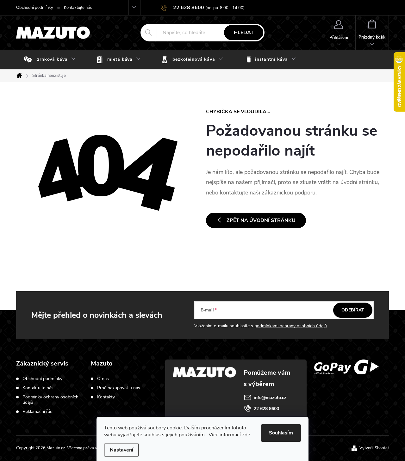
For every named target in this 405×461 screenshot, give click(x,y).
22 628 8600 (266, 409)
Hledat (244, 32)
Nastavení (121, 449)
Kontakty (106, 397)
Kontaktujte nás (78, 7)
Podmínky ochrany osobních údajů (50, 399)
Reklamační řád (37, 412)
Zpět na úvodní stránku (261, 220)
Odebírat (352, 310)
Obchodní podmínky (34, 7)
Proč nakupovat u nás (118, 387)
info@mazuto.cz (270, 398)
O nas (103, 378)
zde (246, 434)
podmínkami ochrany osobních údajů (290, 326)
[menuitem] (51, 59)
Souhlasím (281, 432)
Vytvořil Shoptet (374, 448)
